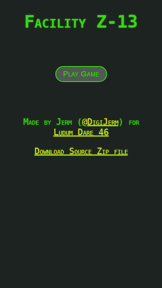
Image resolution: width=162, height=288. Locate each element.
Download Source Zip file (81, 151)
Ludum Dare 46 (81, 132)
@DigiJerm (100, 122)
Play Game (81, 74)
